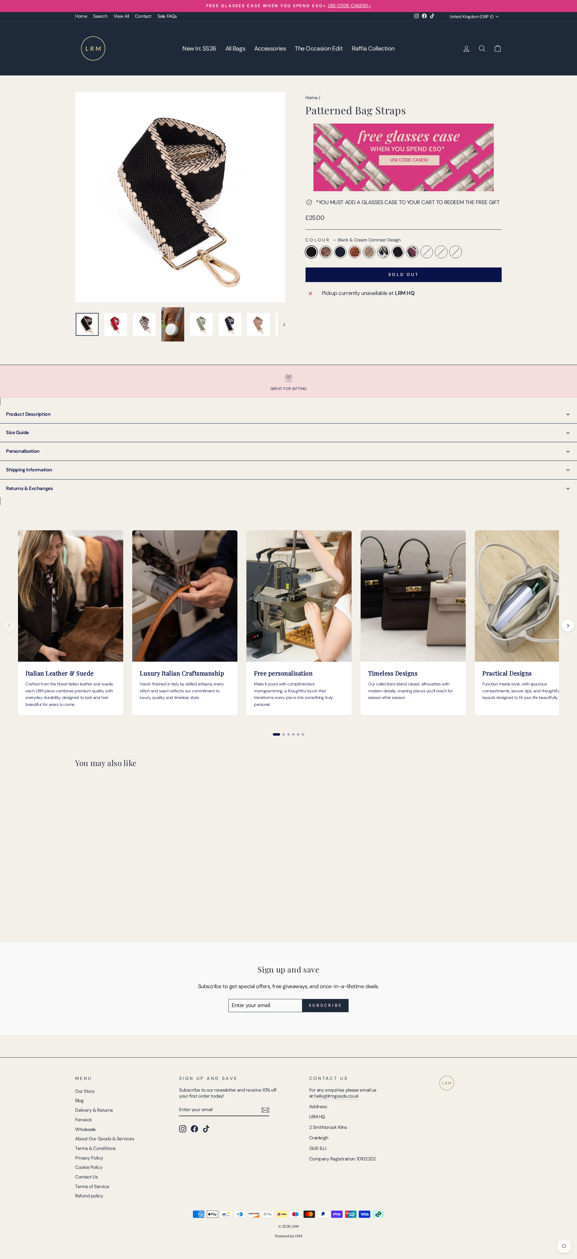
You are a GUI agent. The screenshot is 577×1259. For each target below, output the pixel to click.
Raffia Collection (373, 48)
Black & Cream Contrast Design (311, 252)
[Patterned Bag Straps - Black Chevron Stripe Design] (128, 906)
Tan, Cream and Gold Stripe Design (355, 252)
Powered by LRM (288, 1236)
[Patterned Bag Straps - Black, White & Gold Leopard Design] (120, 906)
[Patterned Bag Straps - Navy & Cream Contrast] (95, 906)
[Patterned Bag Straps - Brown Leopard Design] (152, 906)
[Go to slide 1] (276, 734)
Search (100, 16)
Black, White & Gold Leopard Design (383, 252)
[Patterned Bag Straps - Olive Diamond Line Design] (160, 906)
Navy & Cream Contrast (340, 252)
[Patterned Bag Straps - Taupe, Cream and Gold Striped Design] (111, 906)
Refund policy (89, 1196)
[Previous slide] (9, 626)
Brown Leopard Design (441, 252)
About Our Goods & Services (104, 1139)
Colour (353, 240)
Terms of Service (92, 1187)
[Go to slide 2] (283, 734)
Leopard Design (326, 252)
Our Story (85, 1091)
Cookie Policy (88, 1167)
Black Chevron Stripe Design (398, 252)
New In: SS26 (199, 48)
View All (121, 16)
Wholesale (85, 1129)
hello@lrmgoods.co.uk (336, 1096)
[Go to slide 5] (298, 734)
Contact (143, 16)
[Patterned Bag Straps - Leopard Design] (87, 906)
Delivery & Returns (94, 1110)
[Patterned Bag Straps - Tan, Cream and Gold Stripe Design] (103, 906)
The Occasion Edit (319, 48)
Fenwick (83, 1120)
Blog (79, 1101)
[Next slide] (568, 626)
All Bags (235, 48)
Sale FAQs (167, 16)
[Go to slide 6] (303, 734)
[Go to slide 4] (293, 734)
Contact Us (86, 1177)
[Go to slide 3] (288, 734)
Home (81, 16)
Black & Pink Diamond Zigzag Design (412, 252)
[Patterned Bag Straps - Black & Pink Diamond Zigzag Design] (136, 906)
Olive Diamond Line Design (456, 252)
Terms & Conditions (95, 1148)
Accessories (270, 48)
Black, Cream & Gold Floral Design (427, 252)
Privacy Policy (89, 1158)
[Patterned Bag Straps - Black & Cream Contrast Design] (79, 906)
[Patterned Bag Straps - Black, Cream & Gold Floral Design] (144, 906)
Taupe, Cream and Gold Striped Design (369, 252)
